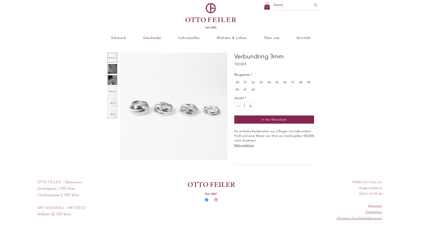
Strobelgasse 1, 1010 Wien (56, 189)
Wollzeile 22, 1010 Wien (54, 214)
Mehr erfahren (244, 145)
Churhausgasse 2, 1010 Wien (58, 195)
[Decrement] (238, 106)
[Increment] (251, 106)
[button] (267, 5)
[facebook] (206, 200)
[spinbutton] (244, 106)
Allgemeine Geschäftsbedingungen (359, 218)
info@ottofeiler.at (370, 188)
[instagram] (216, 200)
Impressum (375, 206)
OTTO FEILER (211, 186)
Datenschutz (374, 212)
